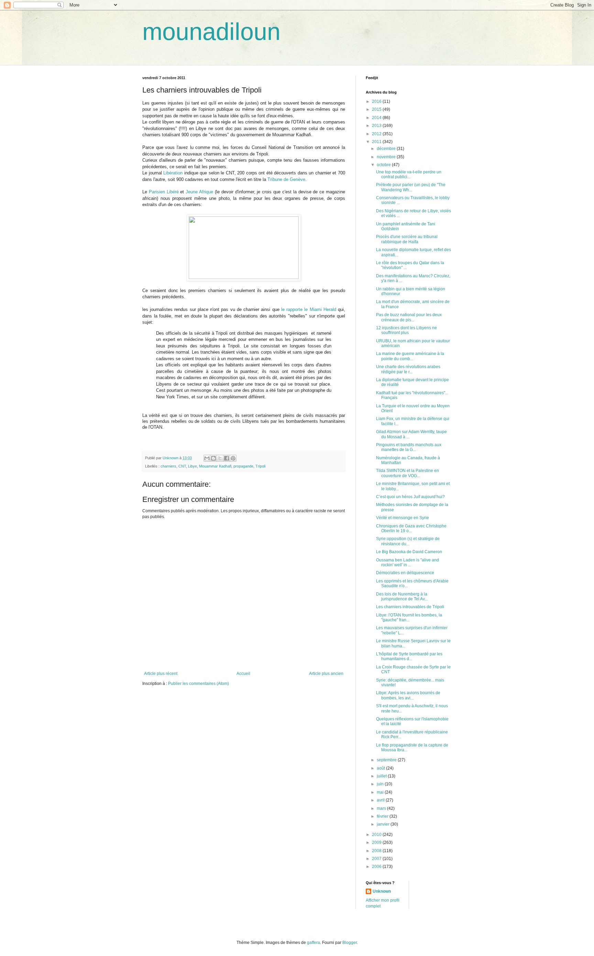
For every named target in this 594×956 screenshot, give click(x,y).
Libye (192, 466)
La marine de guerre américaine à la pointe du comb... (410, 356)
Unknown (382, 891)
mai (381, 792)
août (381, 768)
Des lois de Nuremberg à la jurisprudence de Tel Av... (402, 596)
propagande (243, 466)
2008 (377, 850)
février (383, 816)
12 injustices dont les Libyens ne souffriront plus (406, 330)
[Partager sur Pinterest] (233, 458)
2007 (377, 858)
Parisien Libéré (164, 191)
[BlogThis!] (213, 458)
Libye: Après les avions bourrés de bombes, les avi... (408, 695)
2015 (377, 109)
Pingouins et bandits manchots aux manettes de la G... (408, 447)
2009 (377, 842)
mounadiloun (211, 31)
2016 (377, 101)
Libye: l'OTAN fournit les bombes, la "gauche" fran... (409, 617)
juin (381, 784)
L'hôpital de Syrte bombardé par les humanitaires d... (409, 656)
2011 (377, 141)
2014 (377, 117)
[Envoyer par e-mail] (207, 458)
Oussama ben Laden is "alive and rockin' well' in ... (407, 562)
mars (382, 808)
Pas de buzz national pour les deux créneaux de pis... (409, 317)
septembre (387, 760)
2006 (377, 866)
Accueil (243, 673)
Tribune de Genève (286, 179)
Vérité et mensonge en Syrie (402, 517)
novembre (387, 156)
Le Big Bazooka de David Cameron (409, 551)
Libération (173, 172)
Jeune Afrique (199, 191)
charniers (168, 466)
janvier (383, 824)
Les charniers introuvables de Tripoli (410, 606)
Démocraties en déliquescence (405, 572)
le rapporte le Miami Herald (309, 309)
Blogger (349, 942)
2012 (377, 133)
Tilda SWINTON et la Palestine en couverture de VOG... (407, 473)
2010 (377, 834)
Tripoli (260, 466)
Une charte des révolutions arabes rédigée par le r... (408, 369)
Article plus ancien (326, 673)
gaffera (313, 942)
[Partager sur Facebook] (226, 458)
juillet (382, 776)
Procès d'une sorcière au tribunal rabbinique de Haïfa (407, 239)
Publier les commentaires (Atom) (198, 683)
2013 (377, 125)
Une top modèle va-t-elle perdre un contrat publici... (408, 174)
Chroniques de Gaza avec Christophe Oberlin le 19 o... (411, 528)
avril (381, 800)
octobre (384, 164)
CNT (182, 466)
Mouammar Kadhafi (215, 466)
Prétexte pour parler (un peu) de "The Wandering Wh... (411, 187)
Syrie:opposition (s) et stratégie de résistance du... (408, 541)
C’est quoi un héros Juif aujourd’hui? (410, 496)
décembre (387, 148)
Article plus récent (160, 673)
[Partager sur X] (220, 458)
